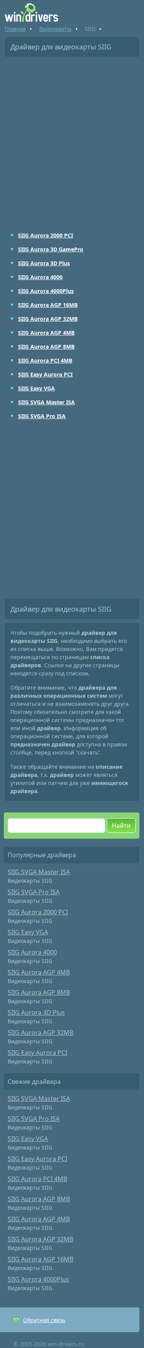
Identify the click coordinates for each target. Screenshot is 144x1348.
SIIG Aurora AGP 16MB (48, 305)
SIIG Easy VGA (36, 388)
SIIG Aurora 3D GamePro (50, 249)
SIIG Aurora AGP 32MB (48, 318)
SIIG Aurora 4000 (40, 277)
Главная (15, 28)
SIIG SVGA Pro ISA (42, 416)
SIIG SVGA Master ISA (46, 402)
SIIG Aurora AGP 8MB (46, 346)
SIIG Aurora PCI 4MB (45, 360)
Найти (121, 825)
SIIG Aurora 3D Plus (44, 263)
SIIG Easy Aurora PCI (45, 374)
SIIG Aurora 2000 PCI (45, 235)
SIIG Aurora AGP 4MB (46, 332)
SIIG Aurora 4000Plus (46, 291)
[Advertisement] (72, 138)
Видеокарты (55, 28)
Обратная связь (44, 1320)
